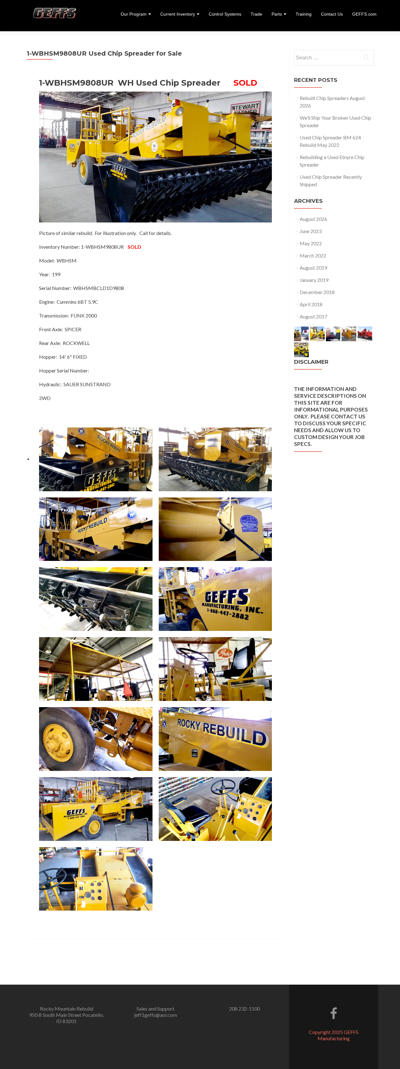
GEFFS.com (364, 14)
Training (304, 14)
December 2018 (317, 292)
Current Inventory (177, 14)
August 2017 (313, 316)
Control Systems (225, 14)
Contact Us (332, 14)
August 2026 (313, 219)
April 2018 (311, 304)
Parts (277, 14)
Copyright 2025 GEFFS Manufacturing (333, 1035)
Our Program (134, 14)
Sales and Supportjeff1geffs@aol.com (155, 1012)
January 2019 (314, 280)
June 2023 (311, 231)
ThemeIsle (359, 1044)
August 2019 (313, 268)
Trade (256, 14)
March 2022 (313, 255)
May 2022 (311, 243)
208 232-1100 (244, 1009)
